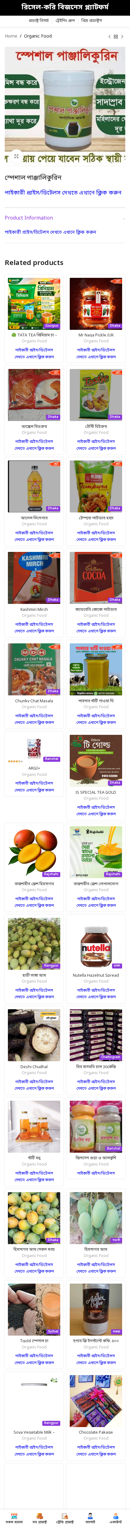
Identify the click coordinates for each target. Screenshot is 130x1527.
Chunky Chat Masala (34, 701)
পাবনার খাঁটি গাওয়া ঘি (96, 701)
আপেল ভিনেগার (34, 518)
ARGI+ (34, 768)
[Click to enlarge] (16, 156)
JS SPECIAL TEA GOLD (96, 792)
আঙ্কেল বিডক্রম (34, 426)
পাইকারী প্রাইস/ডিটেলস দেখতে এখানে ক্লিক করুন (63, 193)
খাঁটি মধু (34, 1158)
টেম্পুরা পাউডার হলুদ (96, 518)
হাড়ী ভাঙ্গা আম (34, 975)
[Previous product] (109, 37)
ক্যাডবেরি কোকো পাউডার (96, 609)
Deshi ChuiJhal (34, 1067)
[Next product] (122, 37)
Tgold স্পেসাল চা (34, 1341)
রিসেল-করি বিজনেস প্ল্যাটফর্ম (65, 7)
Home (11, 36)
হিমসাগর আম (96, 1249)
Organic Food (38, 36)
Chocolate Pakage (96, 1432)
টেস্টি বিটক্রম (96, 426)
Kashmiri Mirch (34, 609)
